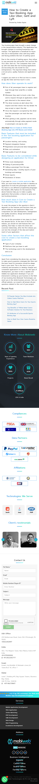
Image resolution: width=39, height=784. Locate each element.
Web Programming (12, 723)
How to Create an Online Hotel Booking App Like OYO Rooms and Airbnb (17, 129)
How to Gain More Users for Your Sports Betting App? (21, 303)
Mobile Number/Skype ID (12, 583)
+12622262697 (7, 642)
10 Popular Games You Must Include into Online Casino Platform (21, 297)
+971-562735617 (9, 683)
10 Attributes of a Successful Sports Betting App (20, 314)
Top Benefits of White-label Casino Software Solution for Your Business (19, 309)
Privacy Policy (7, 777)
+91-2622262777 (10, 658)
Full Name (7, 567)
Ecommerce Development (14, 726)
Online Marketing (11, 713)
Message (6, 600)
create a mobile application (21, 181)
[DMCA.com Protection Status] (19, 747)
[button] (4, 779)
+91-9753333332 (7, 655)
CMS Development (12, 718)
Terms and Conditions (22, 777)
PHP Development (12, 715)
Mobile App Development (16, 695)
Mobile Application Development (17, 707)
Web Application (11, 710)
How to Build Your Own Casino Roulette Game (21, 320)
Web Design (10, 720)
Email (5, 575)
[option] (8, 510)
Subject (5, 591)
